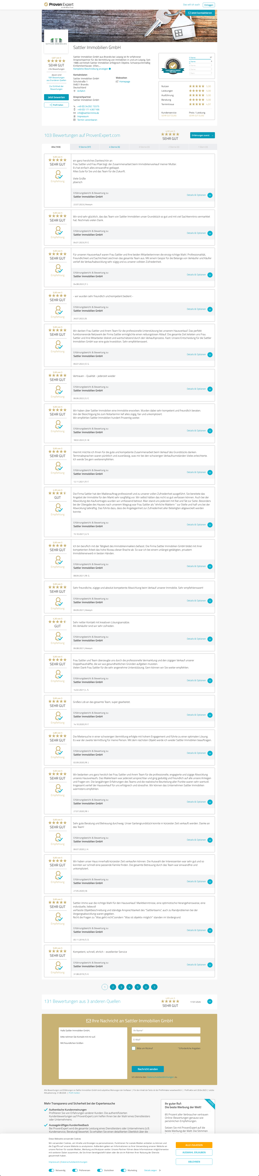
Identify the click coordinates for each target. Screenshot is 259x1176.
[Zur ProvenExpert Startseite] (58, 5)
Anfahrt (81, 90)
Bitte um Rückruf (145, 1048)
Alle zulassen (194, 1145)
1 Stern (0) (203, 146)
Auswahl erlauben (194, 1152)
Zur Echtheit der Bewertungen (56, 87)
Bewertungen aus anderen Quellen (56, 79)
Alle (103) (55, 146)
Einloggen (208, 4)
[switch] (75, 1170)
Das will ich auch (191, 4)
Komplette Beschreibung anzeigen (90, 68)
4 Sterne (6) (114, 146)
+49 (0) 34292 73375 (88, 106)
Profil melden (74, 1092)
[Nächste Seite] (154, 987)
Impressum (54, 1162)
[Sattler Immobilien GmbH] (56, 41)
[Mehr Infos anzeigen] (173, 66)
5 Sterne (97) (85, 146)
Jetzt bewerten (56, 97)
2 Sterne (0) (173, 146)
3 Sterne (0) (144, 146)
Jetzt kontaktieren (201, 13)
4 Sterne (192, 61)
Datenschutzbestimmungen (74, 1162)
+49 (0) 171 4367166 (88, 109)
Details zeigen (150, 1170)
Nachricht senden (148, 1069)
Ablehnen (194, 1161)
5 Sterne (192, 57)
